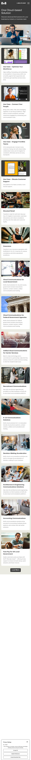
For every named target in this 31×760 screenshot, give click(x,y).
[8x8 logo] (4, 3)
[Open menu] (28, 3)
